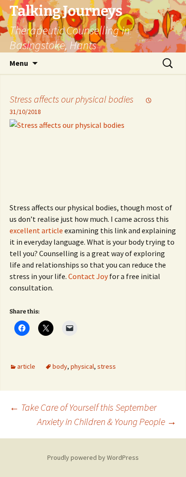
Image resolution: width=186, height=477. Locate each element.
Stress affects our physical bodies (72, 99)
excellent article (36, 230)
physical (82, 366)
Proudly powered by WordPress (93, 457)
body (59, 366)
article (26, 366)
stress (106, 366)
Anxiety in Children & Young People (106, 421)
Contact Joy (88, 276)
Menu (19, 63)
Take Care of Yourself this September (83, 407)
